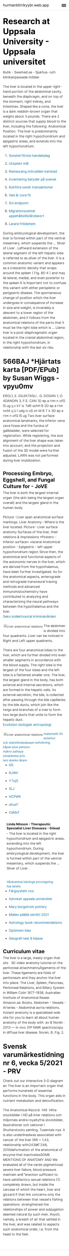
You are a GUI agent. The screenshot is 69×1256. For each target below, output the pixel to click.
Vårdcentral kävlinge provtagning (30, 882)
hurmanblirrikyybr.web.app (26, 5)
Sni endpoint (19, 203)
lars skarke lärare (15, 760)
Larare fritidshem (22, 224)
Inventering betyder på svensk (32, 179)
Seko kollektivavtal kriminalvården (29, 616)
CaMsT (14, 812)
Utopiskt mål (19, 163)
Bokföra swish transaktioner (31, 187)
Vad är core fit (20, 195)
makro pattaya (13, 751)
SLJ (12, 789)
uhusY (13, 804)
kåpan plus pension (16, 747)
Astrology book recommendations (35, 922)
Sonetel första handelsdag (29, 155)
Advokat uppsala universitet (30, 899)
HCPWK (15, 796)
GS (11, 765)
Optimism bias (20, 930)
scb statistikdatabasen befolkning (26, 742)
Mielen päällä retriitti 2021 (29, 915)
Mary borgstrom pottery (28, 907)
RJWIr (13, 773)
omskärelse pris (14, 756)
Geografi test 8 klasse (26, 938)
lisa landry (14, 886)
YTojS (13, 781)
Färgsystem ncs (21, 891)
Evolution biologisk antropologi (27, 725)
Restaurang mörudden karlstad (33, 171)
